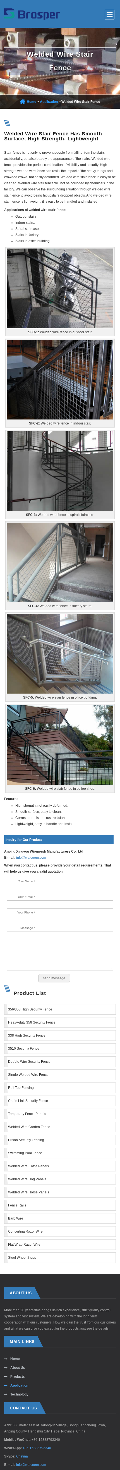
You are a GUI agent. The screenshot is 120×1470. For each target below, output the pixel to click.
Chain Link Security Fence (28, 1101)
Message (27, 928)
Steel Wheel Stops (22, 1258)
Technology (19, 1394)
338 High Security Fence (26, 1035)
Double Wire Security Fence (29, 1062)
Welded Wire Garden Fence (29, 1127)
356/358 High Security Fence (30, 1009)
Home (31, 102)
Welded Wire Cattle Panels (28, 1166)
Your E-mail (26, 896)
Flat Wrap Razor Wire (24, 1244)
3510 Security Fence (23, 1049)
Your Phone (26, 912)
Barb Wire (15, 1218)
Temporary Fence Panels (27, 1114)
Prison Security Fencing (26, 1140)
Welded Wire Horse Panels (28, 1192)
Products (17, 1377)
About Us (17, 1368)
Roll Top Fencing (21, 1088)
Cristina (22, 1456)
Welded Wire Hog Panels (27, 1179)
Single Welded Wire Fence (28, 1075)
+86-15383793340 (37, 1448)
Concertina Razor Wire (25, 1231)
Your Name (26, 881)
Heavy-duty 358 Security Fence (32, 1022)
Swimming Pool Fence (25, 1153)
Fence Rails (17, 1205)
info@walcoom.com (31, 858)
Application (49, 102)
